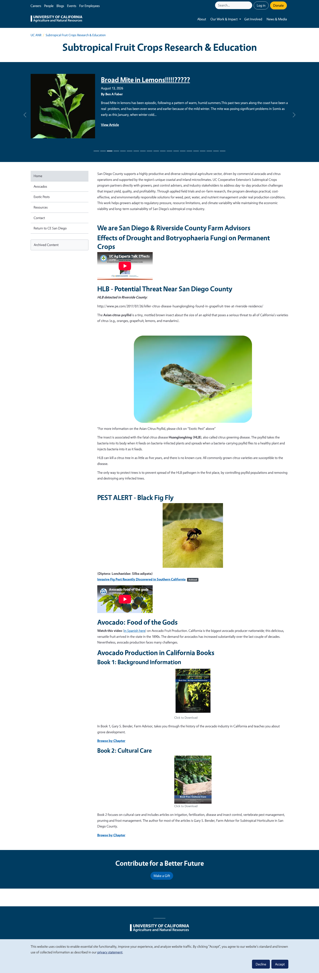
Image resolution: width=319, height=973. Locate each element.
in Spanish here (134, 630)
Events (71, 6)
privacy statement (109, 952)
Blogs (60, 6)
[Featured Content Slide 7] (143, 151)
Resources (41, 207)
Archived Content (46, 245)
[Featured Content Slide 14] (189, 151)
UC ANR (36, 35)
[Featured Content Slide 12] (176, 151)
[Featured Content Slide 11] (169, 151)
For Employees (89, 6)
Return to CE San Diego (50, 228)
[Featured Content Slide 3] (116, 151)
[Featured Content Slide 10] (163, 151)
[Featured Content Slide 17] (209, 151)
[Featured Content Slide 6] (136, 151)
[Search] (249, 5)
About (201, 19)
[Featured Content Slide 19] (222, 151)
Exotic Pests (42, 196)
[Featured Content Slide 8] (149, 151)
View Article (110, 113)
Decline (261, 964)
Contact (39, 218)
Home (38, 176)
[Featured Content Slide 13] (183, 151)
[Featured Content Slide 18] (216, 151)
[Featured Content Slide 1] (96, 151)
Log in (261, 5)
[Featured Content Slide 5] (129, 151)
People (49, 6)
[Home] (56, 19)
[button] (24, 115)
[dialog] (159, 956)
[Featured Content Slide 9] (156, 151)
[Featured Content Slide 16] (202, 151)
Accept (280, 964)
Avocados (40, 186)
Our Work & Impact (224, 19)
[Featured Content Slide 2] (109, 151)
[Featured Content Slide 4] (123, 151)
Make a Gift (162, 875)
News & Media (277, 19)
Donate (278, 5)
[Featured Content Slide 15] (196, 151)
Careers (35, 6)
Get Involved (253, 19)
